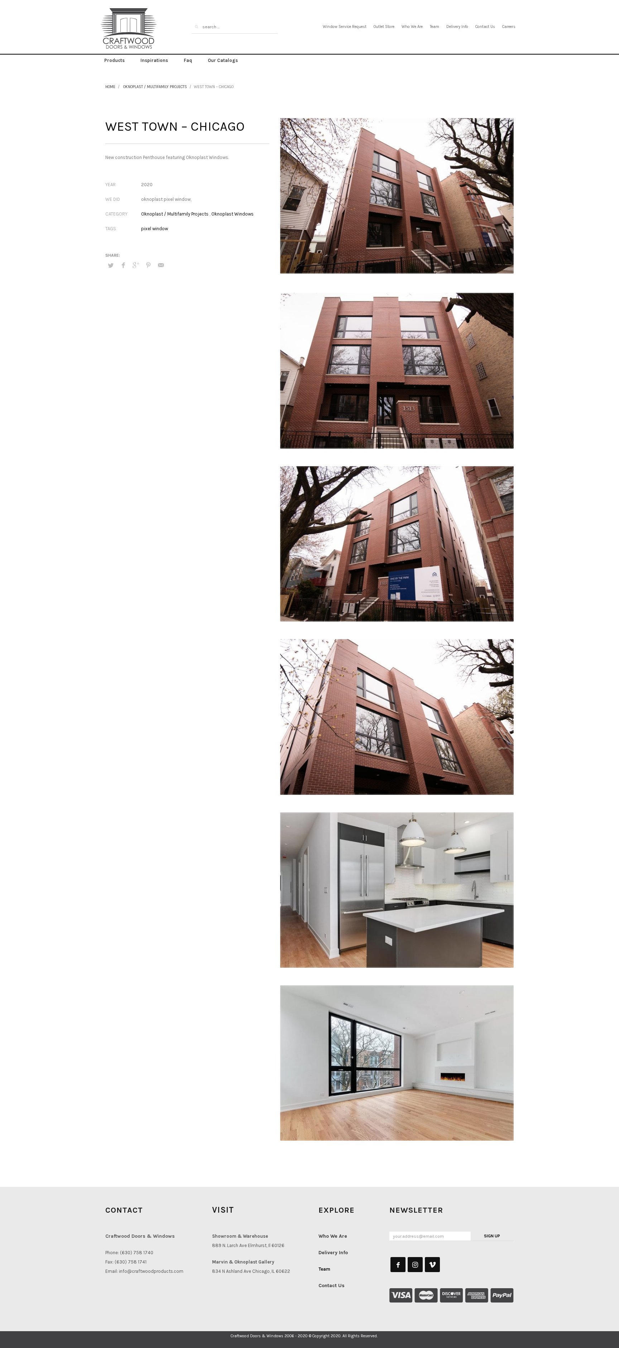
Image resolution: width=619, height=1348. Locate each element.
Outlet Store (384, 26)
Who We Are (412, 26)
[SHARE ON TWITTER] (110, 265)
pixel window (154, 228)
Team (434, 26)
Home (110, 86)
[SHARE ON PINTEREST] (148, 265)
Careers (508, 26)
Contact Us (485, 26)
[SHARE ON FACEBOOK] (123, 265)
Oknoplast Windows (232, 214)
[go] (196, 26)
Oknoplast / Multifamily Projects (155, 86)
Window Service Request (344, 26)
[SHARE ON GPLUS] (135, 265)
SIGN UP (492, 1235)
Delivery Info (457, 26)
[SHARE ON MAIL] (160, 265)
